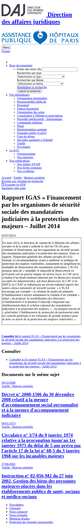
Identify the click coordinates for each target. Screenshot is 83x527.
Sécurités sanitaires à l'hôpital (35, 140)
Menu (6, 47)
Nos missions (25, 157)
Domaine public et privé (31, 133)
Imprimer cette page (14, 188)
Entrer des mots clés (29, 69)
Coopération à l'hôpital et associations (40, 115)
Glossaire (15, 508)
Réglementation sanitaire (32, 129)
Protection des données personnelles (31, 522)
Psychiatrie (23, 146)
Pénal (20, 126)
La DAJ (14, 150)
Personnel (23, 105)
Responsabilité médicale (31, 101)
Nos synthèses (25, 171)
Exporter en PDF (15, 184)
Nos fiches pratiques (29, 167)
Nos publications (19, 160)
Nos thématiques (19, 94)
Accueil (6, 177)
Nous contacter (18, 511)
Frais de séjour (26, 136)
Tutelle (21, 143)
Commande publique (29, 122)
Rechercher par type (29, 73)
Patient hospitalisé (28, 108)
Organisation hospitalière (32, 98)
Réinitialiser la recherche (32, 87)
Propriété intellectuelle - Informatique (39, 119)
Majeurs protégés (34, 177)
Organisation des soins (30, 112)
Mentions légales (19, 518)
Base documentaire (20, 65)
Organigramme (26, 153)
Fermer (6, 51)
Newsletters (16, 504)
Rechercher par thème (30, 80)
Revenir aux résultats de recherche (22, 181)
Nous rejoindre (18, 515)
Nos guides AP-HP (28, 164)
